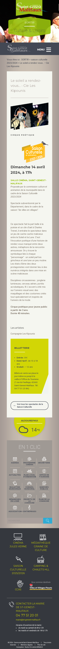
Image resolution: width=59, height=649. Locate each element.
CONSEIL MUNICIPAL (29, 488)
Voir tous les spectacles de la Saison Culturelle (30, 405)
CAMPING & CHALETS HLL (41, 567)
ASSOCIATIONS (15, 511)
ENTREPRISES (29, 511)
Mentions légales (27, 645)
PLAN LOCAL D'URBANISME (29, 476)
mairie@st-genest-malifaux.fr (28, 620)
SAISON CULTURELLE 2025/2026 (18, 569)
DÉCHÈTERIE (44, 463)
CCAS (18, 589)
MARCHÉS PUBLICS (44, 488)
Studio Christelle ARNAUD (34, 647)
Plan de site (41, 645)
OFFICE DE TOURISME (44, 476)
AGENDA (15, 463)
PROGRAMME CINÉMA (29, 464)
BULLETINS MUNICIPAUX (15, 488)
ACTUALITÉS (15, 475)
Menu (41, 49)
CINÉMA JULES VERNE (18, 544)
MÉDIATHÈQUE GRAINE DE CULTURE (41, 546)
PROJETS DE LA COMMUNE (29, 500)
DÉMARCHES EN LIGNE (15, 500)
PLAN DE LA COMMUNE (44, 500)
